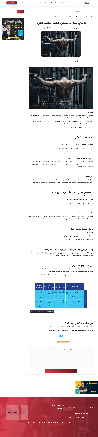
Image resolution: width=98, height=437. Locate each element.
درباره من (30, 3)
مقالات (48, 3)
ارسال (61, 371)
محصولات (58, 3)
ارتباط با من (36, 3)
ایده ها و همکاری (42, 3)
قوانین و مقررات (58, 409)
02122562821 (80, 407)
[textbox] (61, 357)
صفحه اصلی (70, 3)
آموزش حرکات (53, 3)
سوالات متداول (25, 3)
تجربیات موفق (64, 3)
